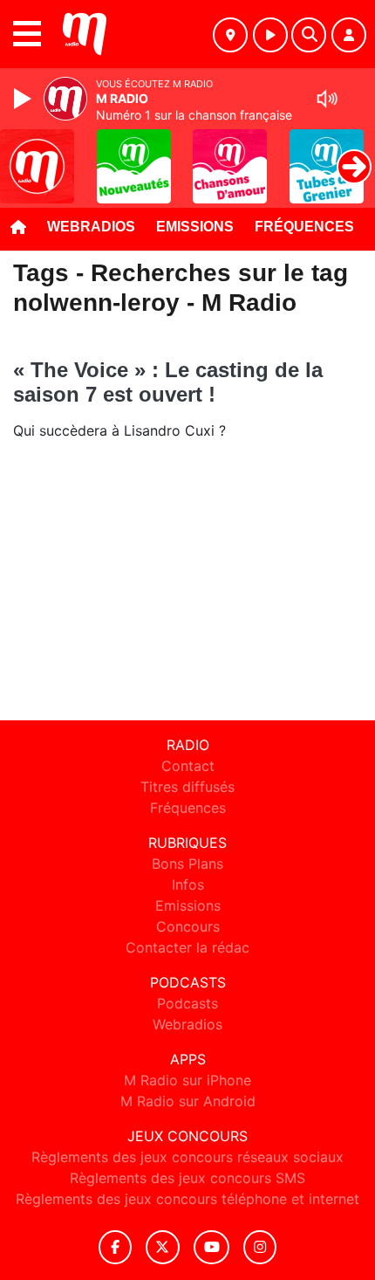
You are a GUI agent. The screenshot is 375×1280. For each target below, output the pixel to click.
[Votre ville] (230, 34)
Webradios (91, 226)
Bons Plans (187, 863)
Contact (188, 765)
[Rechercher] (308, 34)
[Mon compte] (348, 34)
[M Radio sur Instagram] (259, 1247)
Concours (188, 926)
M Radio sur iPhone (187, 1080)
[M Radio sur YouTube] (211, 1247)
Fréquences (304, 226)
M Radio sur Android (188, 1101)
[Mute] (327, 99)
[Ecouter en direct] (270, 34)
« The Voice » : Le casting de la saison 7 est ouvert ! (168, 382)
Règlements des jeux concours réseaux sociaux (187, 1157)
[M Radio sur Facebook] (115, 1247)
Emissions (195, 226)
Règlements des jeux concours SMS (187, 1178)
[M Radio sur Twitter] (163, 1247)
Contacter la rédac (187, 947)
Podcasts (187, 1003)
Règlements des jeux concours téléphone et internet (187, 1199)
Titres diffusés (187, 786)
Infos (188, 884)
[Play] (24, 98)
